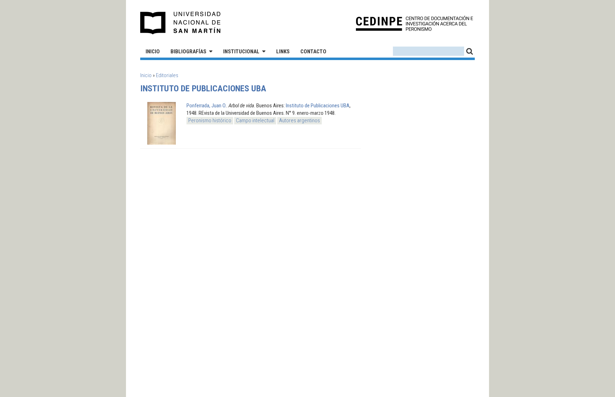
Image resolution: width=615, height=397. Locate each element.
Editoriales (167, 75)
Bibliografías (188, 51)
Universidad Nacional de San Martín (180, 23)
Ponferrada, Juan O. (206, 105)
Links (283, 51)
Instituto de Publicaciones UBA (317, 105)
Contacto (313, 51)
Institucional (241, 51)
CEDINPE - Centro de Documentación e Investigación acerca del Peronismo (414, 23)
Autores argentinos (299, 120)
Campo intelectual (255, 120)
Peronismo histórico (209, 120)
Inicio (153, 51)
